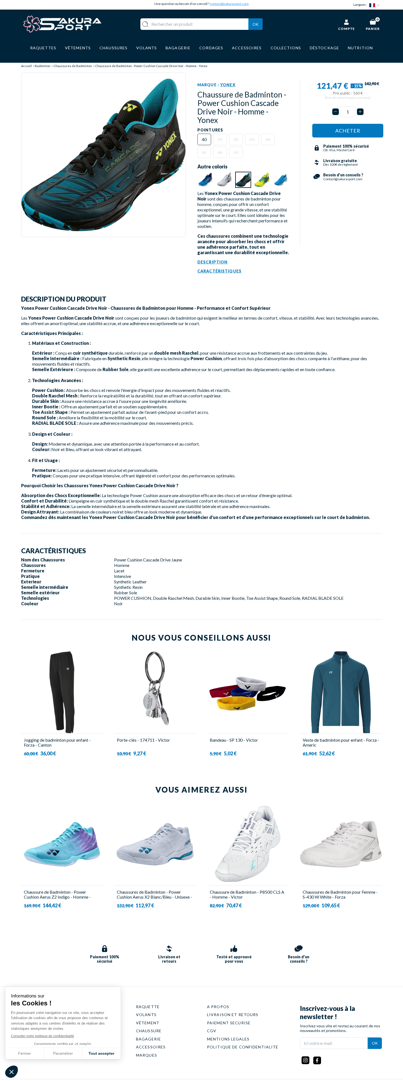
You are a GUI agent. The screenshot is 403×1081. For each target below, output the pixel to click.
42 (236, 139)
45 (204, 152)
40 (204, 139)
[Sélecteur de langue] (375, 5)
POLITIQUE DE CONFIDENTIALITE (242, 1047)
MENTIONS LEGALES (228, 1039)
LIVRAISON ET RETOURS (232, 1014)
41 (220, 139)
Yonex (227, 84)
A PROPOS (218, 1006)
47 (236, 152)
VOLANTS (146, 1014)
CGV (211, 1030)
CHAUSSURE (148, 1030)
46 (220, 152)
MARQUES (146, 1055)
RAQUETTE (148, 1006)
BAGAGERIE (148, 1039)
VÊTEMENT (147, 1022)
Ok (255, 24)
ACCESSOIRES (151, 1047)
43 (251, 139)
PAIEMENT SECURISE (229, 1022)
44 (267, 139)
